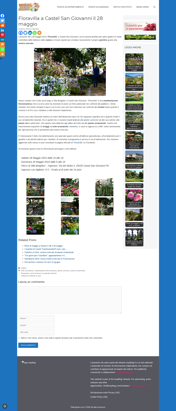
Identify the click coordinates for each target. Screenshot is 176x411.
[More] (39, 33)
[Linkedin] (30, 33)
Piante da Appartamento (70, 7)
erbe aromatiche (27, 271)
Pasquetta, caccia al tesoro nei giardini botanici (39, 273)
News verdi (142, 7)
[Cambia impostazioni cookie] (4, 406)
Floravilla (78, 142)
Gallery (23, 268)
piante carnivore (91, 120)
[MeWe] (2, 39)
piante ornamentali (78, 271)
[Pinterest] (2, 34)
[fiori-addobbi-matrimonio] (140, 30)
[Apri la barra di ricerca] (154, 7)
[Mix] (2, 44)
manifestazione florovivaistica (45, 271)
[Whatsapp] (35, 33)
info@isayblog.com (124, 372)
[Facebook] (21, 33)
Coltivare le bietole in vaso (31, 276)
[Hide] (1, 59)
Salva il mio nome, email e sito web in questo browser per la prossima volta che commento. (62, 338)
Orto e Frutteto (122, 7)
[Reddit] (2, 25)
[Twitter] (25, 33)
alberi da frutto (74, 123)
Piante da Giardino (98, 7)
